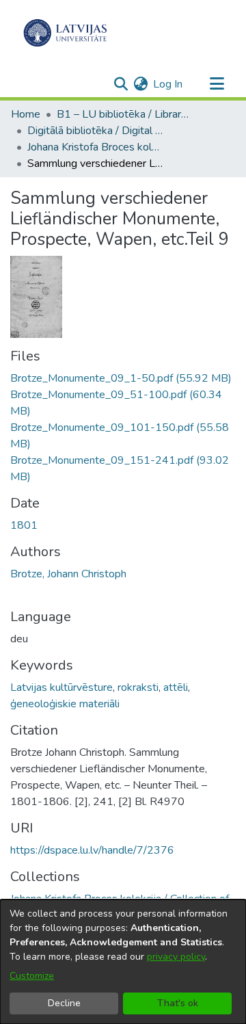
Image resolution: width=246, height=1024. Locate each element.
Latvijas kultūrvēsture (61, 687)
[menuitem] (140, 84)
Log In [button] (168, 84)
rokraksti (138, 687)
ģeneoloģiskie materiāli (65, 703)
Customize (32, 975)
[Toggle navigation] (216, 84)
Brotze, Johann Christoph (68, 573)
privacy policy (176, 956)
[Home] (65, 32)
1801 (24, 525)
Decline (64, 1003)
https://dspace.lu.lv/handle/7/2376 (92, 850)
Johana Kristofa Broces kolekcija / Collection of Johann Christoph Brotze (95, 147)
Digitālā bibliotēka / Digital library (95, 130)
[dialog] (123, 962)
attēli (175, 687)
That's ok (177, 1003)
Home (25, 114)
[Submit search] (120, 84)
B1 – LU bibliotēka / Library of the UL (125, 114)
